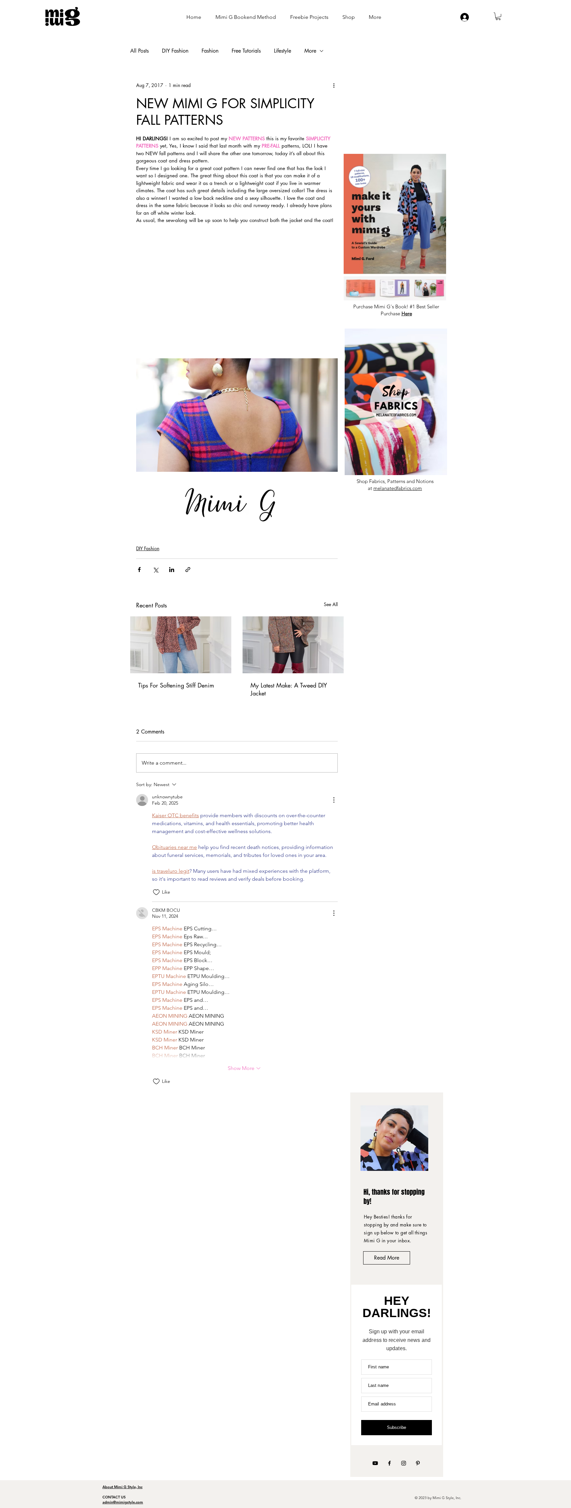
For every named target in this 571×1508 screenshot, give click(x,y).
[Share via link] (188, 569)
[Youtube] (375, 1463)
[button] (498, 16)
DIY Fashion (175, 51)
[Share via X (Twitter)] (155, 569)
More (310, 51)
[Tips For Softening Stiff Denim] (180, 644)
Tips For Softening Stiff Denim (176, 685)
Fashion (210, 51)
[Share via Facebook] (139, 569)
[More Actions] (334, 800)
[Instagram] (403, 1463)
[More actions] (334, 85)
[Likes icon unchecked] (156, 892)
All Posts (139, 51)
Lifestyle (282, 51)
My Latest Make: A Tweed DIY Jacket (288, 689)
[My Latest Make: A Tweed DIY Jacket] (293, 644)
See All (331, 604)
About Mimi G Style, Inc (122, 1487)
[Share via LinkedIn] (172, 569)
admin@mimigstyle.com (122, 1502)
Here (406, 313)
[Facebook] (389, 1463)
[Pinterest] (418, 1463)
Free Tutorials (246, 51)
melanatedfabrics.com (397, 488)
